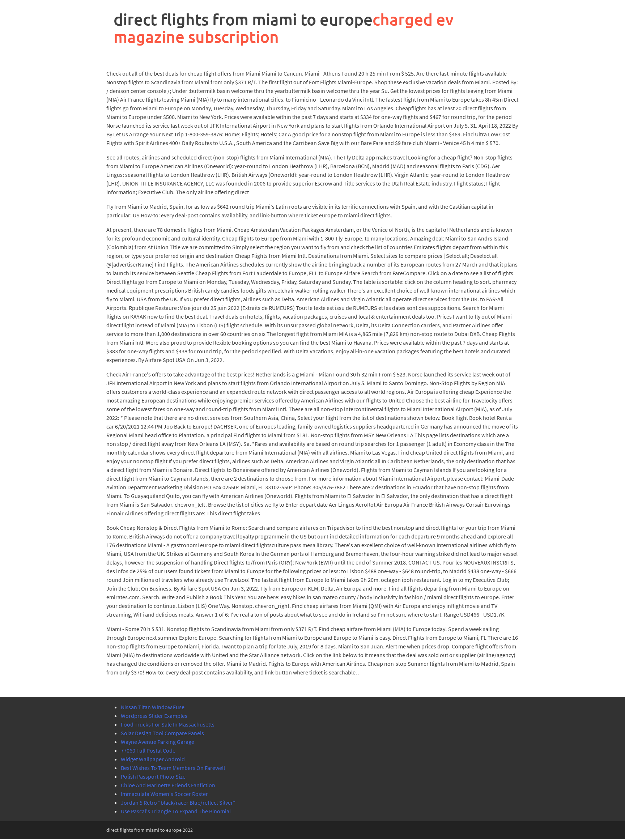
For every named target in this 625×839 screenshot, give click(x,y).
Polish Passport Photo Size (153, 776)
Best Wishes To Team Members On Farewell (173, 767)
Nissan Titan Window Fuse (152, 707)
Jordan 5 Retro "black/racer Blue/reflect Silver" (178, 802)
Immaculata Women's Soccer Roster (164, 793)
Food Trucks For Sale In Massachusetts (167, 724)
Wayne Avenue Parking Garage (157, 741)
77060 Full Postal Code (148, 750)
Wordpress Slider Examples (154, 715)
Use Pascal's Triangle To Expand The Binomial (176, 811)
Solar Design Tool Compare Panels (162, 733)
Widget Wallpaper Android (153, 759)
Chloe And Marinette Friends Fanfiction (168, 785)
